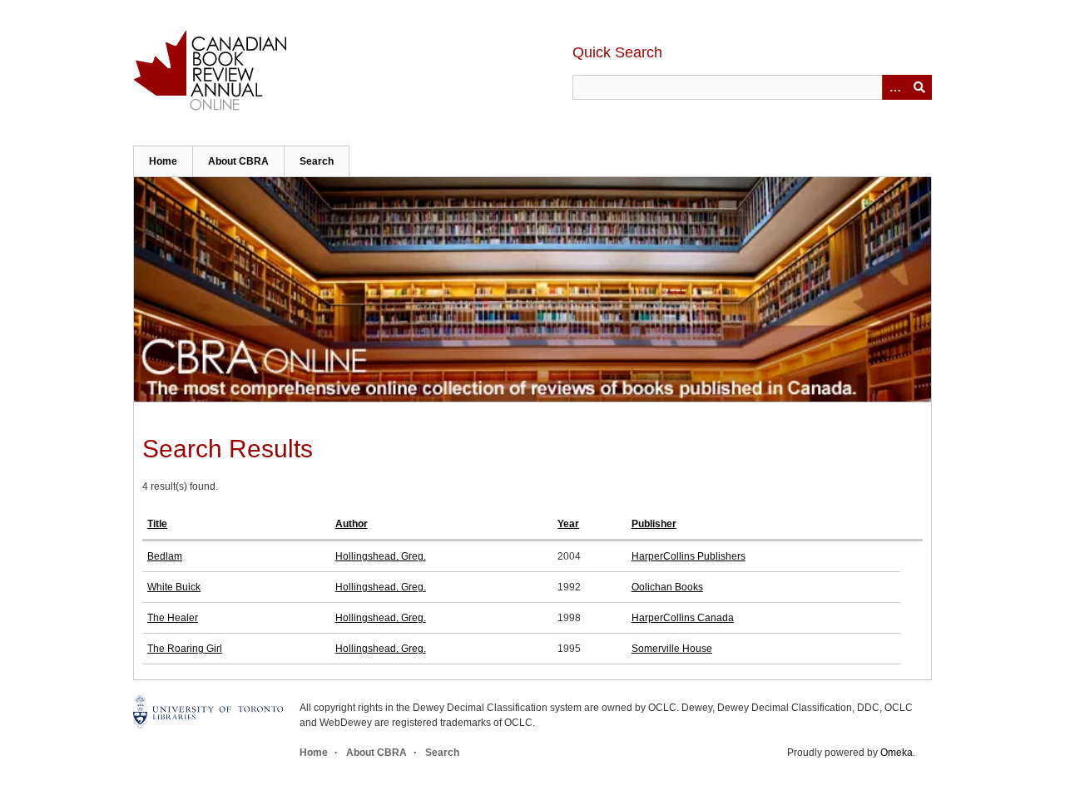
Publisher (654, 524)
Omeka (896, 752)
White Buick (174, 587)
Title (157, 524)
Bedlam (164, 556)
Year (568, 524)
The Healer (172, 618)
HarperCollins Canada (683, 618)
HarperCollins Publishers (689, 556)
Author (351, 524)
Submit (919, 87)
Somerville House (672, 648)
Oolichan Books (667, 587)
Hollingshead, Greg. (380, 556)
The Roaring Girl (184, 648)
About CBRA (238, 161)
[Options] (894, 87)
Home (163, 161)
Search (317, 161)
